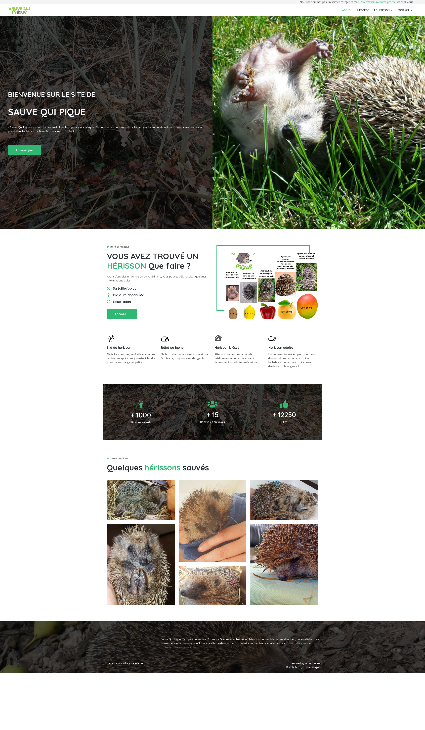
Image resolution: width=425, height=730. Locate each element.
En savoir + (122, 314)
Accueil (347, 10)
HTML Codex (312, 663)
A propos (363, 10)
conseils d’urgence (297, 643)
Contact (403, 10)
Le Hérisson (382, 10)
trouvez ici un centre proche (378, 2)
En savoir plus (24, 150)
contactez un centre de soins (178, 647)
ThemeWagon (312, 667)
